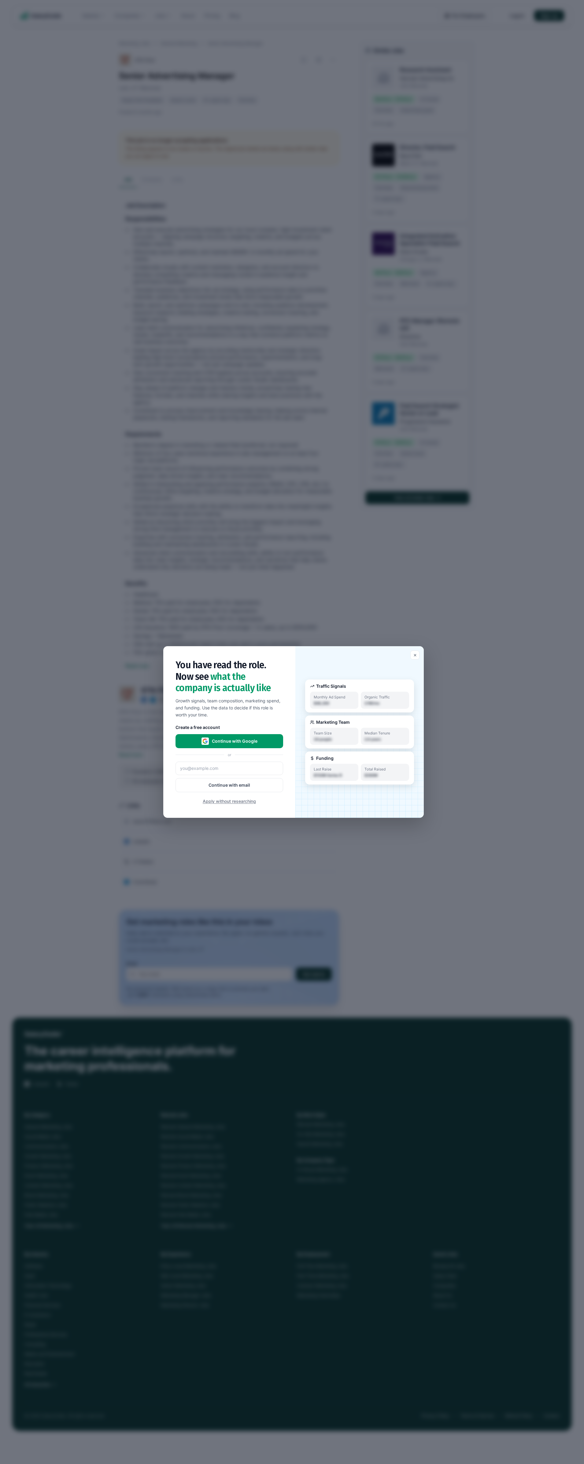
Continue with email (229, 785)
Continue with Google (234, 741)
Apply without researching (229, 801)
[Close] (415, 655)
